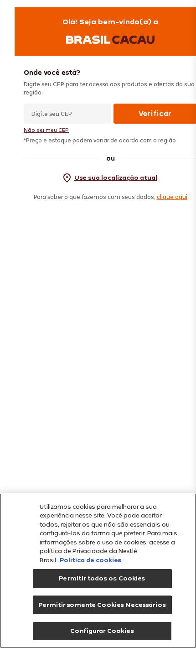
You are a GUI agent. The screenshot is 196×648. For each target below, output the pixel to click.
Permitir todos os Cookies (102, 578)
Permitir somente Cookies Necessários (102, 604)
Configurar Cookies (102, 630)
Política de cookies (90, 560)
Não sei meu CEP (46, 130)
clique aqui (172, 196)
